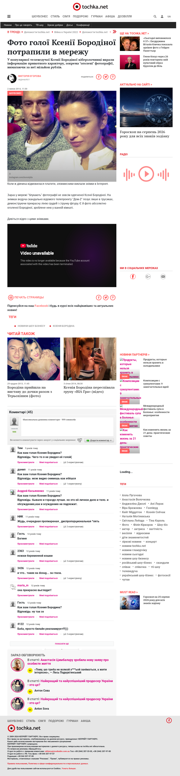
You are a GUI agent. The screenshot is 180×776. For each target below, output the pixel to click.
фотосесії (164, 575)
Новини (8, 25)
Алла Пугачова (132, 495)
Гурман (96, 16)
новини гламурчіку (134, 550)
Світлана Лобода (133, 520)
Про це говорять (23, 25)
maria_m (22, 585)
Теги (123, 484)
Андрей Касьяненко (30, 491)
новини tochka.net (134, 546)
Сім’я (66, 16)
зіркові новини (131, 541)
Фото (125, 524)
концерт (151, 541)
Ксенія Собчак (155, 512)
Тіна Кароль (157, 520)
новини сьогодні (132, 554)
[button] (162, 16)
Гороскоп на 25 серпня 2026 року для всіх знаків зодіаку (156, 600)
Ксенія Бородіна (63, 326)
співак (126, 567)
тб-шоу (155, 567)
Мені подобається (48, 462)
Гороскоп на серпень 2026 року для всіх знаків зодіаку (144, 133)
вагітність (155, 529)
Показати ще (62, 644)
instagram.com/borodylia (21, 177)
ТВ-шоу (40, 25)
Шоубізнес (40, 16)
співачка (140, 567)
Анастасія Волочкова (136, 499)
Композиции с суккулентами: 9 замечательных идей (156, 383)
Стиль (55, 16)
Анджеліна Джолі (134, 503)
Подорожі (80, 16)
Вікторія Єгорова (29, 76)
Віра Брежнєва (132, 508)
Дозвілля (125, 16)
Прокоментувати (25, 462)
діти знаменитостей (135, 537)
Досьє (69, 25)
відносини (143, 533)
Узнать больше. (69, 768)
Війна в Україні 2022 (66, 32)
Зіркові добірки (55, 25)
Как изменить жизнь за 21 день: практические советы (157, 432)
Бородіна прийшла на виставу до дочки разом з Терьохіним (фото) (29, 391)
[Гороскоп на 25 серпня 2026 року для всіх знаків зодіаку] (130, 602)
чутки (126, 579)
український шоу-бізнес (137, 575)
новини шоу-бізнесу (31, 326)
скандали (162, 562)
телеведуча (130, 571)
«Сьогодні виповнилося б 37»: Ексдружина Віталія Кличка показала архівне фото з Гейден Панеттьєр (157, 44)
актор (126, 529)
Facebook (41, 305)
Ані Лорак (156, 503)
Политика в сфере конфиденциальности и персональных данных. (58, 763)
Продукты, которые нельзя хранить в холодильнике (155, 362)
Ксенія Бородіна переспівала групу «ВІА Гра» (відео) (89, 389)
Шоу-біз (162, 524)
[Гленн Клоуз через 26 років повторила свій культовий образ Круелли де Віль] (130, 62)
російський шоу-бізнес (137, 562)
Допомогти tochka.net (37, 32)
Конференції (83, 25)
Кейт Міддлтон (132, 512)
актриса (139, 529)
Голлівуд (152, 508)
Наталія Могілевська (136, 516)
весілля (127, 533)
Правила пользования (17, 763)
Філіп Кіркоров (143, 524)
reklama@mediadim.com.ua (57, 751)
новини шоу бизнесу (135, 558)
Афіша (110, 16)
